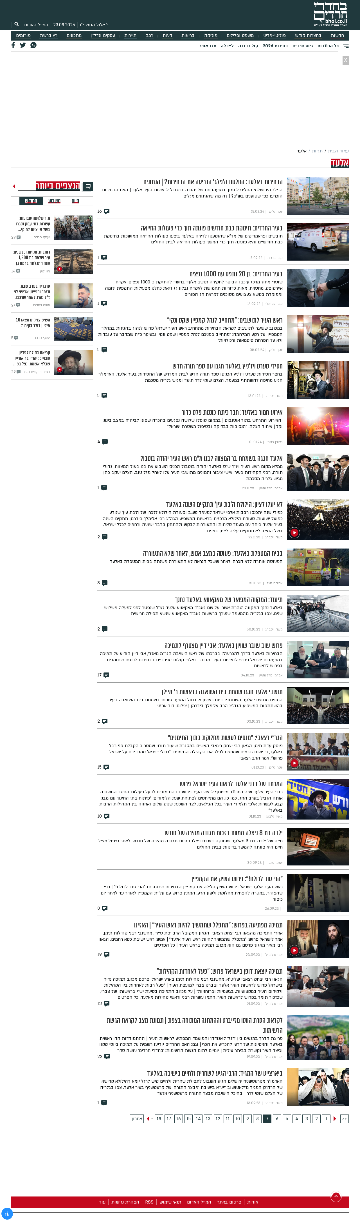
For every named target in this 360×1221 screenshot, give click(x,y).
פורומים (23, 36)
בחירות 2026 (275, 46)
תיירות (130, 36)
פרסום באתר (229, 1202)
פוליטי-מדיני (274, 36)
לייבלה (227, 46)
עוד (102, 1202)
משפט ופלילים (240, 36)
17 (169, 1119)
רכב (149, 36)
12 (218, 1119)
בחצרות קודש (308, 36)
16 (178, 1119)
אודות (252, 1202)
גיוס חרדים (302, 46)
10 (237, 1119)
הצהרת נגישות (125, 1202)
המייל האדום (36, 25)
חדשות (337, 36)
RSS (149, 1202)
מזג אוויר (207, 46)
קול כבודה (248, 46)
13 (208, 1119)
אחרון (137, 1119)
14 (198, 1119)
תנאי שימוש (170, 1202)
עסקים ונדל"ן (103, 36)
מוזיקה (210, 36)
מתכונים (74, 36)
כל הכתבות (328, 46)
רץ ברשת (48, 36)
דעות (167, 36)
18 (159, 1119)
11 (228, 1119)
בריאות (188, 36)
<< (344, 1119)
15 (188, 1119)
